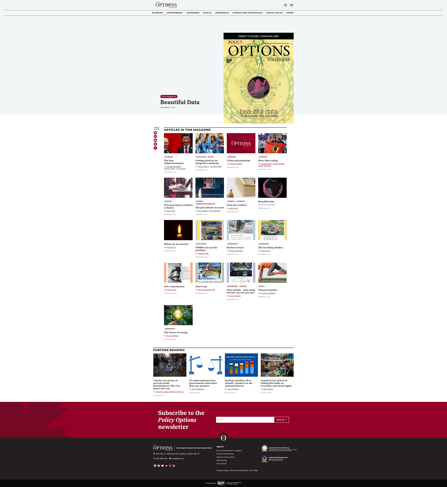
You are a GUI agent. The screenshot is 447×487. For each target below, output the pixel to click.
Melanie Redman (176, 392)
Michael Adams (235, 164)
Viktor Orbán (169, 168)
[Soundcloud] (166, 465)
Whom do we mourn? (176, 244)
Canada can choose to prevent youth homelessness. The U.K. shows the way (166, 384)
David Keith (171, 290)
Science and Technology (248, 13)
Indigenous (222, 13)
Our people (222, 464)
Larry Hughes (233, 389)
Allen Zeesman (198, 389)
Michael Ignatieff (174, 166)
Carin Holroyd (214, 211)
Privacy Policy (222, 470)
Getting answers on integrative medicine (207, 162)
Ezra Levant (265, 251)
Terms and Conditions (239, 470)
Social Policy (274, 13)
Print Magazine (169, 96)
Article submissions (225, 454)
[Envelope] (155, 140)
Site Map (254, 470)
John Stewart (235, 296)
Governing (193, 13)
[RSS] (174, 465)
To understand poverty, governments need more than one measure (203, 383)
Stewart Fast (203, 253)
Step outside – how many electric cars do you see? (241, 291)
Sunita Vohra (203, 166)
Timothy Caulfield (268, 293)
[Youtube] (162, 465)
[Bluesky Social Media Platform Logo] (158, 465)
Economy (157, 13)
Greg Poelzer (266, 164)
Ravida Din (171, 247)
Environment (175, 13)
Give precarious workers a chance (178, 206)
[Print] (155, 144)
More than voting (268, 160)
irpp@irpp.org (178, 458)
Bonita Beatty (278, 164)
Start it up (201, 286)
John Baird (180, 168)
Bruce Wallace (173, 336)
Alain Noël (233, 208)
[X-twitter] (155, 148)
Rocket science (235, 247)
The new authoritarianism (174, 162)
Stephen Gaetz (162, 392)
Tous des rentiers (237, 205)
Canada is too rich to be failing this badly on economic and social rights (276, 383)
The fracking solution (270, 247)
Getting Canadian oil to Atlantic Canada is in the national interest (238, 383)
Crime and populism (238, 160)
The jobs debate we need (209, 207)
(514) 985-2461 (161, 458)
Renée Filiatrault (236, 251)
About (220, 447)
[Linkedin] (155, 136)
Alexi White (268, 389)
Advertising (222, 460)
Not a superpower (174, 286)
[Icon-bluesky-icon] (155, 132)
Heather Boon (216, 166)
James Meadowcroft (206, 290)
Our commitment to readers (229, 450)
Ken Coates (203, 211)
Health (207, 13)
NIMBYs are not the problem (206, 249)
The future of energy (176, 332)
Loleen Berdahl (264, 166)
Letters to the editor (226, 457)
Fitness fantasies (267, 289)
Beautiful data (266, 201)
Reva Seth (171, 211)
